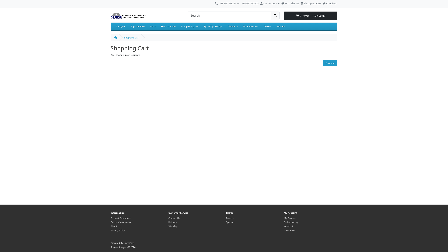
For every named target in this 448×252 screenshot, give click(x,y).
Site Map (172, 226)
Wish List (288, 226)
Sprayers (120, 26)
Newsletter (289, 230)
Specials (230, 222)
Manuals (281, 26)
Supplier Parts (138, 26)
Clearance (233, 26)
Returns (172, 222)
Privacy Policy (118, 230)
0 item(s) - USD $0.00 (312, 15)
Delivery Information (121, 222)
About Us (115, 226)
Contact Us (174, 218)
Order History (291, 222)
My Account (290, 218)
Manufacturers (250, 26)
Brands (229, 218)
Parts (153, 26)
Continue (330, 63)
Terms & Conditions (121, 218)
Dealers (267, 26)
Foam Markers (168, 26)
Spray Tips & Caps (213, 26)
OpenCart (129, 242)
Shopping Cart (131, 37)
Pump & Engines (190, 26)
